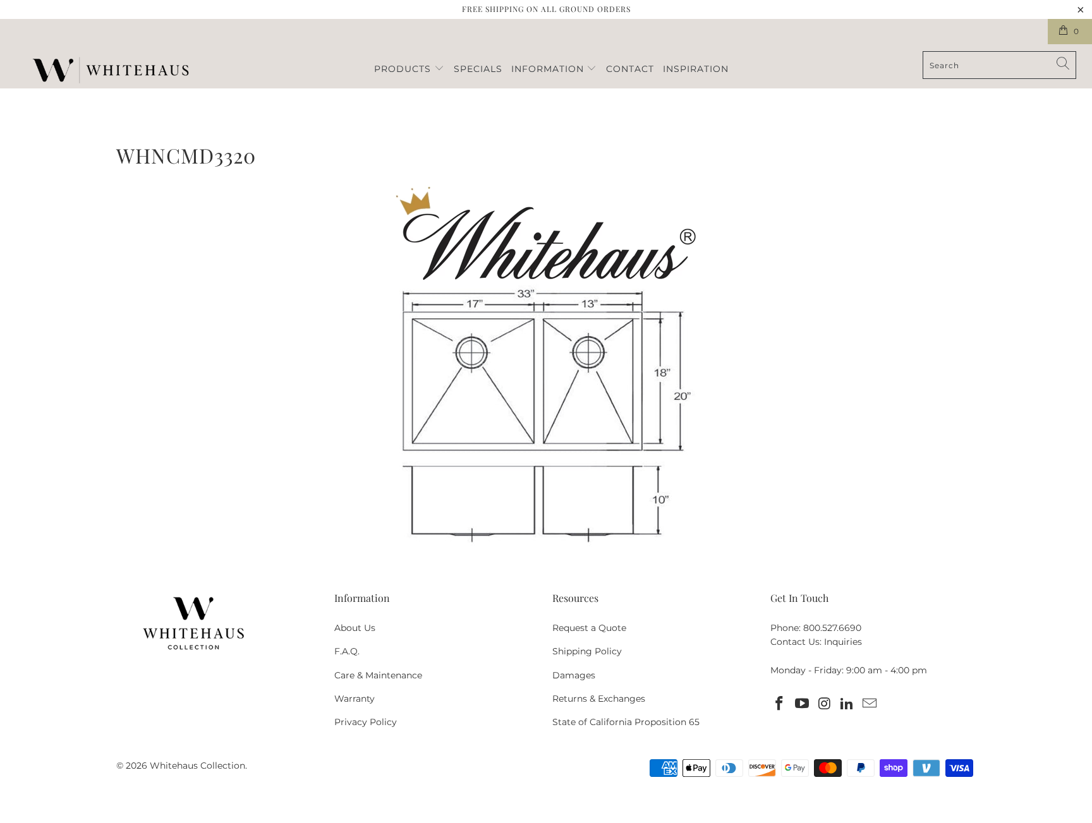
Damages (573, 675)
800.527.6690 (832, 628)
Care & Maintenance (378, 675)
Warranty (354, 698)
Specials (478, 69)
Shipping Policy (587, 651)
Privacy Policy (365, 722)
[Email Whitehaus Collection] (870, 704)
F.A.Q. (347, 651)
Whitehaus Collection (197, 765)
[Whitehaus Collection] (111, 71)
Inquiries (843, 641)
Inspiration (696, 69)
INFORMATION (549, 69)
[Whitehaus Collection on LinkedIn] (847, 704)
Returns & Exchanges (598, 698)
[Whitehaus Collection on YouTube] (802, 704)
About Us (354, 628)
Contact (630, 69)
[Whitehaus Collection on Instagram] (824, 704)
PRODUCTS (404, 69)
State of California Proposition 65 (626, 722)
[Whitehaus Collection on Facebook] (779, 704)
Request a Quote (589, 628)
